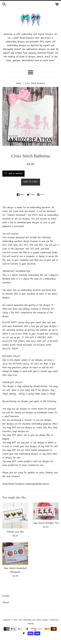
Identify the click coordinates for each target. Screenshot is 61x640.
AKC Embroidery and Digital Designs (33, 619)
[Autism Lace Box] (15, 515)
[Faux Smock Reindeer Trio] (46, 511)
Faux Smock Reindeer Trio (46, 523)
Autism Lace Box (15, 532)
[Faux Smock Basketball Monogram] (15, 553)
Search (5, 602)
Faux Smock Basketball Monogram (15, 570)
